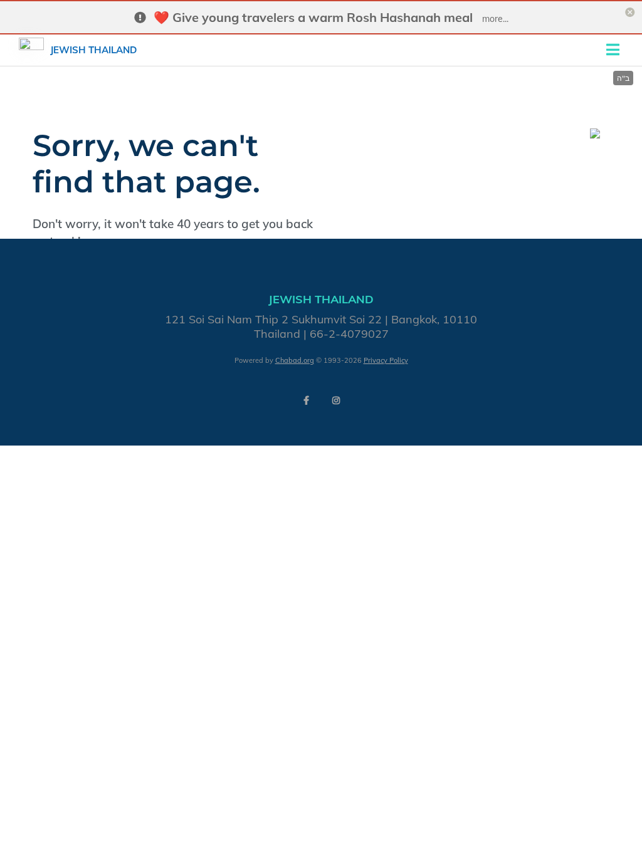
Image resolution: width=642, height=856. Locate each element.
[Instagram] (336, 400)
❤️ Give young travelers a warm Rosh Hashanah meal (313, 17)
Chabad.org (294, 360)
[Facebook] (306, 400)
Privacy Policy (386, 360)
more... (495, 18)
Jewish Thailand (93, 50)
